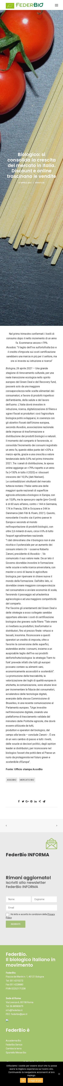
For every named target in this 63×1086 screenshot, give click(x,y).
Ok (23, 1080)
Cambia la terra (13, 1048)
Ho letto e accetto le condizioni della (29, 914)
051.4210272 (16, 980)
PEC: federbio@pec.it (16, 1014)
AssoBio (11, 779)
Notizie (41, 183)
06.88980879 (16, 1006)
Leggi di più (35, 1080)
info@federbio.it (14, 1010)
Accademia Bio (13, 1040)
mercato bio (27, 779)
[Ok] (59, 1074)
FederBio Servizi (14, 1044)
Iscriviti (15, 924)
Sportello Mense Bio (16, 1052)
